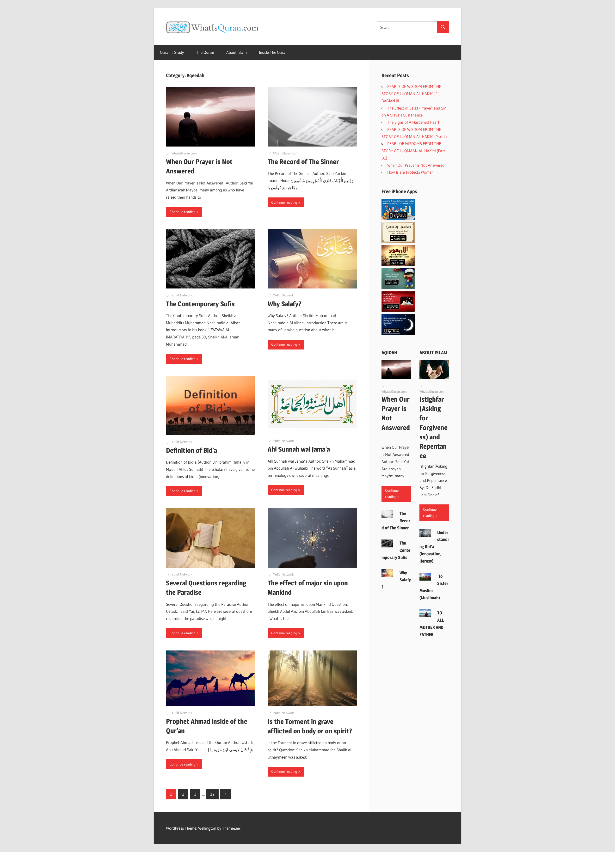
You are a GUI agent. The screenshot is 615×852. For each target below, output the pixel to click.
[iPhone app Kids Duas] (398, 287)
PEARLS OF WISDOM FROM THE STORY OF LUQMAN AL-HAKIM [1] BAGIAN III (411, 93)
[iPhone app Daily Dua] (398, 310)
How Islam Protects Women (411, 172)
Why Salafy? (284, 304)
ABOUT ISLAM (433, 353)
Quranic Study (172, 52)
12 (212, 794)
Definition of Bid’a (191, 450)
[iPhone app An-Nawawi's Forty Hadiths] (398, 264)
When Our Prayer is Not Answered (416, 165)
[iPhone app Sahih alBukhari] (398, 241)
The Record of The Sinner (304, 162)
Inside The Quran (273, 52)
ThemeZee (231, 828)
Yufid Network (182, 295)
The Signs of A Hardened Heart (413, 122)
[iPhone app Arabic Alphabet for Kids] (398, 218)
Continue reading (183, 211)
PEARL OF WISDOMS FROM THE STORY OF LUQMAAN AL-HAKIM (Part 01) (413, 150)
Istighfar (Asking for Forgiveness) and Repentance (433, 427)
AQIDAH (389, 353)
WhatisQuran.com (184, 153)
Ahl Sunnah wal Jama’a (299, 449)
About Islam (236, 52)
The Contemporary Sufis (200, 304)
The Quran (205, 52)
